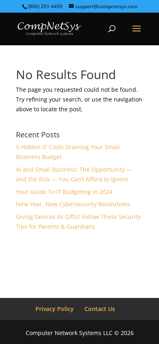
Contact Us (99, 309)
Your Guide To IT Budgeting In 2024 (64, 192)
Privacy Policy (54, 309)
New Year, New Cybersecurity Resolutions (73, 204)
